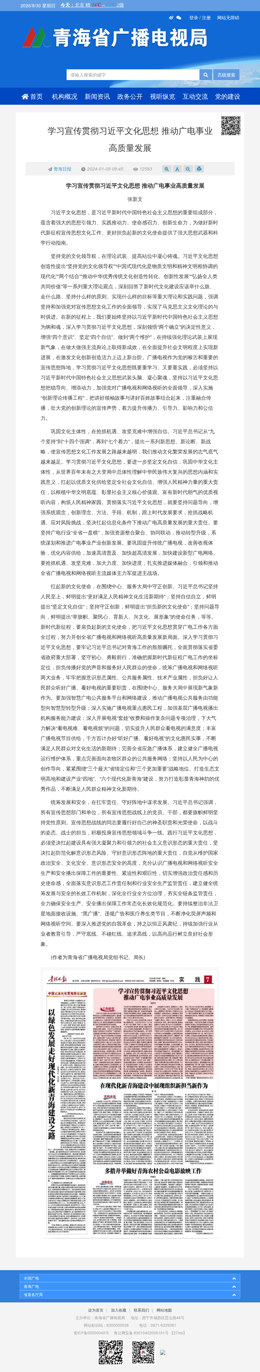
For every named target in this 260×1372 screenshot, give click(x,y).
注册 (206, 17)
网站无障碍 (228, 17)
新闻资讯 (97, 96)
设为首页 (95, 1310)
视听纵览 (162, 96)
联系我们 (141, 1310)
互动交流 (195, 96)
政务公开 (130, 96)
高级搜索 (226, 75)
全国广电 (31, 1278)
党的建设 (227, 96)
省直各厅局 (33, 1294)
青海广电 (31, 1286)
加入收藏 (118, 1310)
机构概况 (64, 96)
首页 (36, 96)
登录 (193, 17)
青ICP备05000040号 (91, 1332)
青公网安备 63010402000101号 (141, 1332)
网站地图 (164, 1310)
